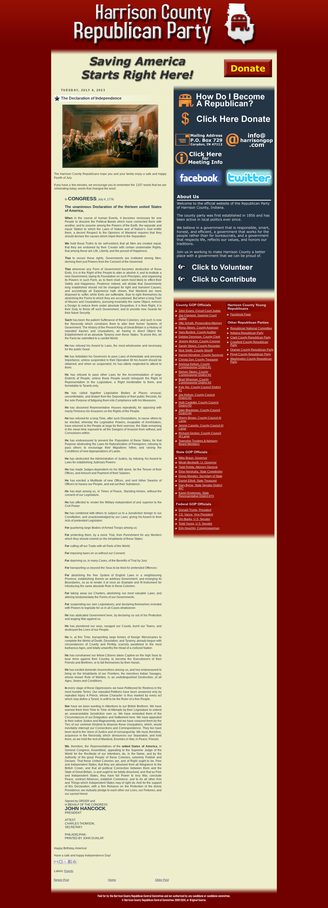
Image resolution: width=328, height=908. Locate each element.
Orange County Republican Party (251, 349)
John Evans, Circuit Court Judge (200, 310)
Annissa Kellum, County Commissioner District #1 (195, 365)
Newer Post (61, 879)
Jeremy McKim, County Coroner (199, 341)
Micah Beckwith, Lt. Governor (198, 462)
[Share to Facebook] (69, 861)
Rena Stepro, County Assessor (199, 327)
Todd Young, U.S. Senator (195, 523)
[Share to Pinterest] (74, 861)
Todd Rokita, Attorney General (198, 467)
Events (68, 870)
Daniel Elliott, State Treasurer (198, 480)
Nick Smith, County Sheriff (196, 350)
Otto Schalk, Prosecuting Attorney (200, 323)
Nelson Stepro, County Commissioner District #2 (195, 373)
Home (112, 879)
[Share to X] (65, 861)
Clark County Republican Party (250, 337)
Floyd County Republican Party (250, 354)
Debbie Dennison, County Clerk (199, 336)
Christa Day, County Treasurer (198, 359)
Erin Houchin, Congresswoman (199, 528)
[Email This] (56, 861)
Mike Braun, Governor (193, 457)
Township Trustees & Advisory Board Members (198, 442)
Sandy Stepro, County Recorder (199, 345)
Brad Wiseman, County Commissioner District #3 (195, 381)
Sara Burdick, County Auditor (197, 332)
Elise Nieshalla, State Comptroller (201, 471)
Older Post (162, 879)
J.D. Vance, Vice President (196, 514)
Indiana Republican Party (246, 332)
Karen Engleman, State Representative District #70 (196, 494)
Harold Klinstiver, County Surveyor (201, 354)
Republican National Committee (251, 328)
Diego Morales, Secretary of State (200, 476)
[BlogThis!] (60, 861)
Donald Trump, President (195, 509)
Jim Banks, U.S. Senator (194, 519)
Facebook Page (240, 314)
